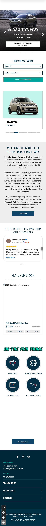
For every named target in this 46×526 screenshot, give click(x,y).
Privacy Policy (19, 517)
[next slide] (42, 34)
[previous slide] (5, 33)
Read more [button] (10, 257)
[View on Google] (8, 241)
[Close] (3, 522)
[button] (3, 248)
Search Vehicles (23, 80)
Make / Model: (10, 73)
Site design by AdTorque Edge (23, 520)
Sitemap (29, 517)
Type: (7, 66)
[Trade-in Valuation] (3, 507)
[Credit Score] (3, 512)
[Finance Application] (3, 517)
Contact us (23, 214)
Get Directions (23, 442)
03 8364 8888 (8, 477)
